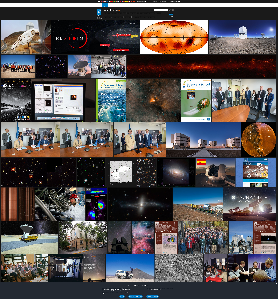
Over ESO (99, 5)
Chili (128, 13)
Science (172, 1)
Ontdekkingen (138, 5)
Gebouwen (107, 17)
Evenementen (144, 5)
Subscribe (155, 1)
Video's (110, 5)
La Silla (139, 15)
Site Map (164, 1)
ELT (138, 13)
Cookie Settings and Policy (152, 296)
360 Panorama (115, 13)
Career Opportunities (170, 5)
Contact (159, 1)
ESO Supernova (143, 13)
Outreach (150, 5)
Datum (172, 16)
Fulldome (158, 13)
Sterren (143, 17)
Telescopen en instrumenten (127, 5)
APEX (124, 13)
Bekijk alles (107, 13)
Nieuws (113, 5)
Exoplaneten (152, 13)
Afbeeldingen (105, 5)
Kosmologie (133, 13)
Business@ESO (161, 5)
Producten (155, 5)
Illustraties (133, 15)
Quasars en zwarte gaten (117, 17)
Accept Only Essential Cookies (135, 296)
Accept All (122, 296)
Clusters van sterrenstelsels (121, 15)
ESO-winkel (118, 5)
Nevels (144, 15)
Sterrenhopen (135, 17)
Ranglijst (171, 14)
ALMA (121, 13)
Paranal (149, 15)
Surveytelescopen (150, 17)
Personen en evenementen (158, 15)
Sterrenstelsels (109, 15)
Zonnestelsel (128, 17)
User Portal (177, 1)
